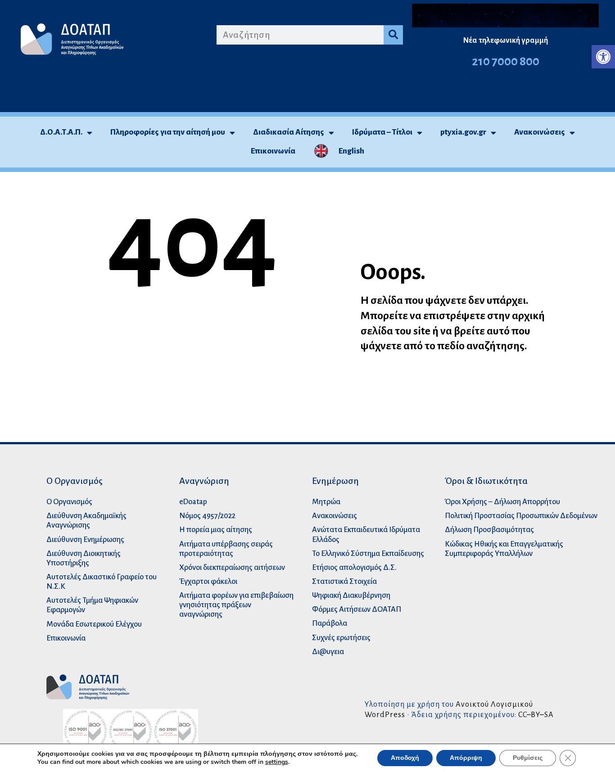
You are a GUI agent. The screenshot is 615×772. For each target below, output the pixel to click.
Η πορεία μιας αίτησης (215, 529)
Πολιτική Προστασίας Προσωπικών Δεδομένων (521, 515)
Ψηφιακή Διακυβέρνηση (351, 595)
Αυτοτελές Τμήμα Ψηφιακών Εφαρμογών (92, 605)
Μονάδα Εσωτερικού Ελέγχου (94, 624)
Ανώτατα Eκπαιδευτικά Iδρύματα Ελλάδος (366, 534)
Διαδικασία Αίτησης (288, 132)
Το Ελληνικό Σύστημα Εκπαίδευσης (368, 553)
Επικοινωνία (273, 151)
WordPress (385, 714)
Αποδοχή (405, 758)
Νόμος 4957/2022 (207, 515)
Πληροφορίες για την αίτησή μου (167, 132)
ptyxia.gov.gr (463, 132)
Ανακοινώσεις (539, 132)
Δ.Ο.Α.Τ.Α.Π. (61, 132)
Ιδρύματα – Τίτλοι (382, 132)
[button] (603, 56)
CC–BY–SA (536, 714)
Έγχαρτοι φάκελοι (208, 581)
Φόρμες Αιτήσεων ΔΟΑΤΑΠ (356, 609)
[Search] (393, 35)
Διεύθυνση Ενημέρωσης (85, 539)
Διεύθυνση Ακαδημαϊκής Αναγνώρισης (86, 520)
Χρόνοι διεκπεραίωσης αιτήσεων (232, 567)
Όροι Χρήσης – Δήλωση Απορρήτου (502, 501)
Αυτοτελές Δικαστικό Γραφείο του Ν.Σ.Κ (101, 582)
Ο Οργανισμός (69, 501)
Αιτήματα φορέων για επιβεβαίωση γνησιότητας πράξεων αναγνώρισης (236, 605)
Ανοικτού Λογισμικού (494, 704)
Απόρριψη (466, 758)
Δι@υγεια (328, 651)
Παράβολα (329, 623)
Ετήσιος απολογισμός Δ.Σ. (354, 567)
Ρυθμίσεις (528, 758)
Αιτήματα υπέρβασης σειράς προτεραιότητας (226, 549)
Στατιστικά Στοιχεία (344, 581)
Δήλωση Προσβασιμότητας (489, 529)
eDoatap (193, 501)
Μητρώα (326, 501)
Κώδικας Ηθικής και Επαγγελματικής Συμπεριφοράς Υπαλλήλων (504, 549)
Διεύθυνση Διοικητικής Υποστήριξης (83, 558)
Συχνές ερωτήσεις (341, 637)
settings (276, 762)
